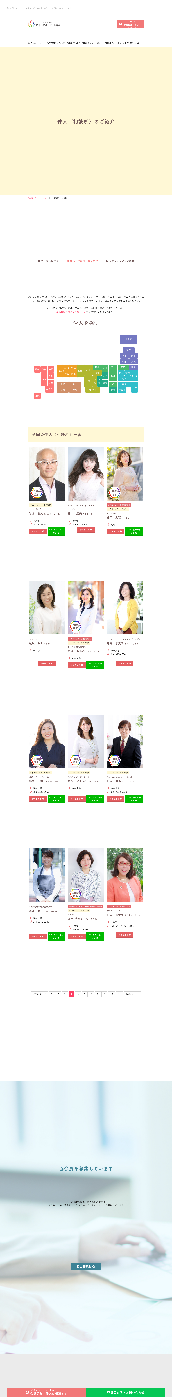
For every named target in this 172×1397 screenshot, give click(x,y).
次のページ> (132, 994)
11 (119, 994)
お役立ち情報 (122, 43)
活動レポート (137, 43)
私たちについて (36, 43)
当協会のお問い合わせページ (71, 311)
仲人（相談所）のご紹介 (88, 43)
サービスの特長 (50, 260)
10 (111, 994)
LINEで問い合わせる (56, 531)
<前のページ (39, 994)
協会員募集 (84, 1266)
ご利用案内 (108, 43)
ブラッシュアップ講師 (121, 260)
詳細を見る (36, 531)
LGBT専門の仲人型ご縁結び (60, 43)
